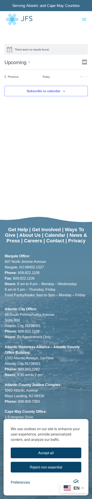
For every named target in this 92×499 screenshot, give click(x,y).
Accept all (46, 452)
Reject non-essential (46, 467)
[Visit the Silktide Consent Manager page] (76, 482)
